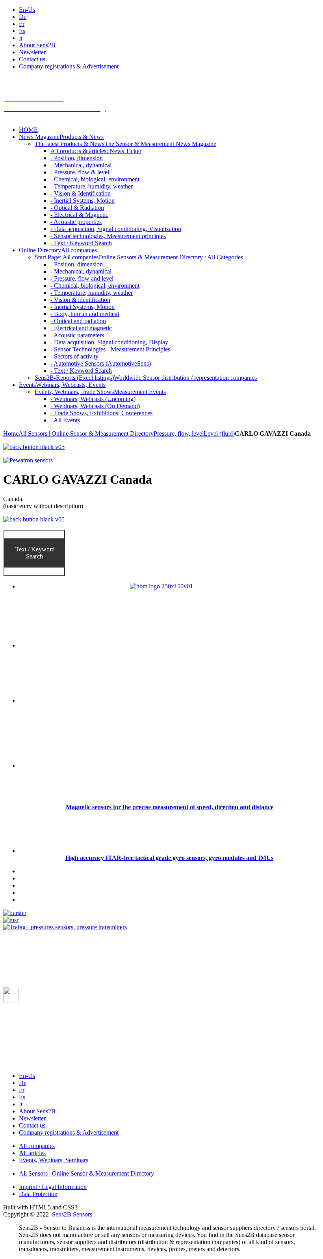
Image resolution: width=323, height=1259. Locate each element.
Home (11, 433)
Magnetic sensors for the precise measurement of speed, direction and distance (169, 807)
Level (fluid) (219, 433)
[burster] (14, 913)
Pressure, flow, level (179, 433)
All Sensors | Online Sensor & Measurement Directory (86, 433)
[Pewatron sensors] (28, 460)
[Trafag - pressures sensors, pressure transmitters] (65, 927)
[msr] (11, 920)
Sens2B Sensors (72, 1214)
